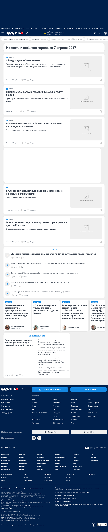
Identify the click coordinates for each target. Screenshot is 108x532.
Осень (73, 403)
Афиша (50, 28)
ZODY (85, 28)
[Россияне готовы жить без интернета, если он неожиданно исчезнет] (86, 129)
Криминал (57, 403)
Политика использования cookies (65, 498)
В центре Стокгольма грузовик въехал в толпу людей (34, 93)
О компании (5, 406)
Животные (36, 420)
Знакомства (19, 28)
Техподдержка (6, 413)
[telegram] (34, 438)
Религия (74, 420)
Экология (91, 409)
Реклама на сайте (7, 399)
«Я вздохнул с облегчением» (23, 60)
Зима (55, 399)
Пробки (79, 28)
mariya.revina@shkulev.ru (8, 520)
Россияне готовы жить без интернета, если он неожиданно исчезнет (34, 125)
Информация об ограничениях (64, 495)
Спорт (90, 399)
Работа (73, 413)
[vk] (39, 438)
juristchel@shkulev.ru (7, 508)
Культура (56, 406)
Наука (55, 416)
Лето (55, 409)
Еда (33, 416)
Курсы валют (69, 28)
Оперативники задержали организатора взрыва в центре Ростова (36, 224)
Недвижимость (7, 28)
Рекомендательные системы (63, 501)
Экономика (92, 413)
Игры (91, 28)
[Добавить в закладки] (100, 80)
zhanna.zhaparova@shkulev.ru (10, 517)
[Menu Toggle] (2, 33)
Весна (34, 406)
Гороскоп (58, 28)
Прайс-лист (5, 403)
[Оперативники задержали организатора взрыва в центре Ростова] (86, 228)
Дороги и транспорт (39, 413)
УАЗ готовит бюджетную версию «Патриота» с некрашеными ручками (34, 192)
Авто (33, 399)
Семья (73, 423)
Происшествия (76, 409)
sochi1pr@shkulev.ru (84, 492)
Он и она (74, 399)
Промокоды (99, 28)
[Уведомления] (100, 33)
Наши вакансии (7, 409)
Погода (29, 28)
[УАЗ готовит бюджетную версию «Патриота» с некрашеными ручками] (86, 197)
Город (34, 409)
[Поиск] (95, 33)
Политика (74, 406)
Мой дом (56, 413)
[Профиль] (105, 33)
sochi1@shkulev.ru (25, 505)
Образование (58, 423)
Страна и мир (93, 406)
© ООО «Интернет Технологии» (35, 525)
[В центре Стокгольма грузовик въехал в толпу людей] (86, 98)
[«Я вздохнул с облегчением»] (86, 66)
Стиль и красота (94, 403)
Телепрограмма (40, 28)
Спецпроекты (93, 416)
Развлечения (75, 416)
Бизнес (34, 403)
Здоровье (35, 423)
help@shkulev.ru (15, 511)
